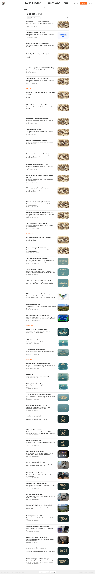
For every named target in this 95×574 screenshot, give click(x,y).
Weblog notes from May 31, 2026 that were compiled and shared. (40, 70)
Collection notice (20, 572)
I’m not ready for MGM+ (33, 440)
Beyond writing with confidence (36, 248)
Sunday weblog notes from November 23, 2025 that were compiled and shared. (40, 250)
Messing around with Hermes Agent (37, 43)
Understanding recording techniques (38, 559)
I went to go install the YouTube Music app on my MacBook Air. (40, 518)
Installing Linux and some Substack (37, 54)
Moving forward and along (34, 384)
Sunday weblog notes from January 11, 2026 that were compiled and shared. (39, 179)
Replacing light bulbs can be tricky (37, 405)
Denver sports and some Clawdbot (37, 154)
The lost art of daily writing (34, 430)
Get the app (53, 572)
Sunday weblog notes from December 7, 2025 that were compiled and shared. (39, 225)
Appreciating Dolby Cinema (35, 451)
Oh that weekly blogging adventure (37, 315)
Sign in (90, 3)
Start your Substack (45, 572)
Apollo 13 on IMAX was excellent (36, 329)
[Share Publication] (78, 3)
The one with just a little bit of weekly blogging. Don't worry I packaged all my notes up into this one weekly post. (41, 307)
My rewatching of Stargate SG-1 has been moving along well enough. (40, 486)
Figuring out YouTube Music (35, 516)
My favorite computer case (34, 473)
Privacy (12, 572)
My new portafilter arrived (34, 494)
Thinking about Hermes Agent (36, 32)
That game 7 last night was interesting (38, 280)
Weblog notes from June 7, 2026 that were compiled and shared (40, 56)
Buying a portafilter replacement (36, 537)
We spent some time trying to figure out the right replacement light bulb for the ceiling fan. (38, 407)
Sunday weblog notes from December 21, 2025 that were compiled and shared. (40, 204)
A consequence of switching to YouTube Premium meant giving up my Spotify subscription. (39, 529)
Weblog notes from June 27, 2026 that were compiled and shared (40, 24)
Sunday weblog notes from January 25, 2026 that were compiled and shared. (39, 156)
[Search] (74, 3)
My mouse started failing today (36, 462)
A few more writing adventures (36, 548)
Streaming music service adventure (37, 526)
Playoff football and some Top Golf (37, 164)
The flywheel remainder (33, 129)
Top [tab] (32, 17)
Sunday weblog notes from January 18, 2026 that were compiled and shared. (39, 167)
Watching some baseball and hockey (38, 294)
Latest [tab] (28, 17)
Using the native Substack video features (39, 212)
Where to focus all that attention (36, 483)
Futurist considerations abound (36, 140)
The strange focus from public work (37, 258)
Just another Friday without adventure (38, 394)
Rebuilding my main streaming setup (38, 363)
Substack (81, 572)
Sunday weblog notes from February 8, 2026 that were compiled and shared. (39, 132)
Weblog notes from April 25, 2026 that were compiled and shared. (40, 96)
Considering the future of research (37, 118)
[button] (26, 8)
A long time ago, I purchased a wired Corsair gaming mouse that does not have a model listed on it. (40, 464)
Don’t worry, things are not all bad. (34, 342)
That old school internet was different (38, 105)
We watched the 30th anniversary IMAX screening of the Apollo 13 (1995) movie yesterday (39, 331)
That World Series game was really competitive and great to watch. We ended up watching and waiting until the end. (40, 282)
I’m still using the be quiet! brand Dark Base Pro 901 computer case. (38, 475)
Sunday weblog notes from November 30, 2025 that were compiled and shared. (40, 239)
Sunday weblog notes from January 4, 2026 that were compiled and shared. (39, 190)
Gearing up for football (33, 416)
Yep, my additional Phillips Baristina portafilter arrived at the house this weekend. (40, 497)
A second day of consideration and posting (40, 68)
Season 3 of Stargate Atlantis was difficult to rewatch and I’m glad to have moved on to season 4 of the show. (40, 397)
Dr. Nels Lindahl (33, 26)
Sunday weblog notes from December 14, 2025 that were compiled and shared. (40, 215)
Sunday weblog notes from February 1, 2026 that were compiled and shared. (39, 142)
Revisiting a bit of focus (33, 304)
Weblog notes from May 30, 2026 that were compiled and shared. (40, 81)
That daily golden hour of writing (36, 223)
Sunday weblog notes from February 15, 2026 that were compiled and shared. (39, 121)
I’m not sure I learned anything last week (39, 202)
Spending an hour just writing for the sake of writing (40, 93)
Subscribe (83, 3)
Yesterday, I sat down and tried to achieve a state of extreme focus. (40, 386)
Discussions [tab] (37, 17)
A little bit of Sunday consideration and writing (37, 376)
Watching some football (34, 269)
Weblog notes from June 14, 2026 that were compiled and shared (40, 45)
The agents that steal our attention (37, 78)
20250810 (29, 374)
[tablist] (33, 17)
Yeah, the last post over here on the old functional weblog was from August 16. (40, 352)
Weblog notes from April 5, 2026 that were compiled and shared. (40, 107)
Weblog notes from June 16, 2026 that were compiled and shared (40, 35)
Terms (15, 572)
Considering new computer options (37, 22)
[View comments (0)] (36, 28)
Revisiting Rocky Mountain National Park (39, 505)
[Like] (27, 28)
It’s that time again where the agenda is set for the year (40, 176)
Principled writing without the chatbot (38, 237)
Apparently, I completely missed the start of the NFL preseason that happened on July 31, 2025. (38, 418)
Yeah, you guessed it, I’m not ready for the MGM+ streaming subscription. (40, 443)
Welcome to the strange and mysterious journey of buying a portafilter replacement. (40, 540)
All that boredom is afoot (34, 340)
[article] (47, 25)
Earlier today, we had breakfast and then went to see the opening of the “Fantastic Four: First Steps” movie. (39, 454)
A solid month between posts (35, 349)
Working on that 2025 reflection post (38, 188)
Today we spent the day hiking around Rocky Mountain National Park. (39, 507)
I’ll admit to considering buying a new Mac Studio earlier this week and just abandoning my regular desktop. (40, 366)
